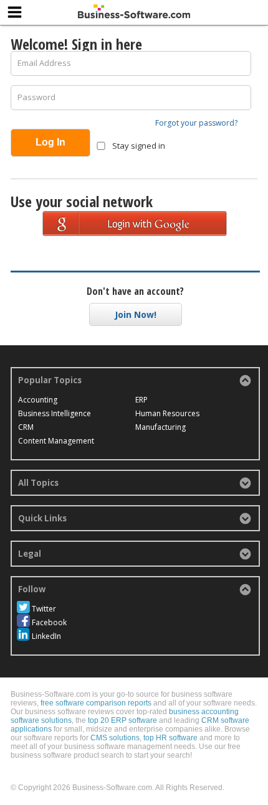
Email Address (44, 62)
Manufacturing (160, 427)
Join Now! (135, 314)
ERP (141, 399)
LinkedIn (46, 636)
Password (36, 97)
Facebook (49, 622)
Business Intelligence (54, 413)
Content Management (56, 440)
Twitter (44, 608)
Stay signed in (137, 145)
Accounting (37, 399)
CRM (26, 427)
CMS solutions (115, 737)
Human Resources (167, 413)
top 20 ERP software (122, 720)
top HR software (170, 737)
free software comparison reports (96, 703)
